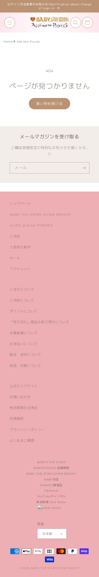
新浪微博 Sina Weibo (51, 502)
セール (15, 258)
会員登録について (24, 333)
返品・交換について (25, 365)
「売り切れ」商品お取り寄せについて (39, 322)
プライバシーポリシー (27, 430)
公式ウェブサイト (24, 386)
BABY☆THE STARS (51, 462)
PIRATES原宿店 (51, 485)
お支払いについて (24, 344)
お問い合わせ (20, 397)
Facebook (51, 490)
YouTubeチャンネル (51, 496)
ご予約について (22, 300)
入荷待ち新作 (20, 247)
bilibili (56, 508)
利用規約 (17, 418)
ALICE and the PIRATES (31, 225)
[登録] (84, 168)
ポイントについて (24, 311)
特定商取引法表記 (24, 408)
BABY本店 (51, 479)
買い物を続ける (49, 103)
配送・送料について (25, 354)
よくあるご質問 (22, 440)
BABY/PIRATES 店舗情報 (51, 468)
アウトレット (20, 269)
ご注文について (22, 289)
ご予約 (15, 236)
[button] (9, 22)
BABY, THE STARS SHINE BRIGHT (40, 214)
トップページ (20, 203)
